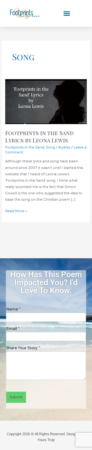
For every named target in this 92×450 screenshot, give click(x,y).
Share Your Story (23, 348)
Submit (16, 397)
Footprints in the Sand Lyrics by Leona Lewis (39, 136)
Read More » (16, 210)
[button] (66, 13)
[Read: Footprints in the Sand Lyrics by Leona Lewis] (46, 101)
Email (13, 328)
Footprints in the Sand (24, 147)
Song (50, 147)
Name (13, 309)
